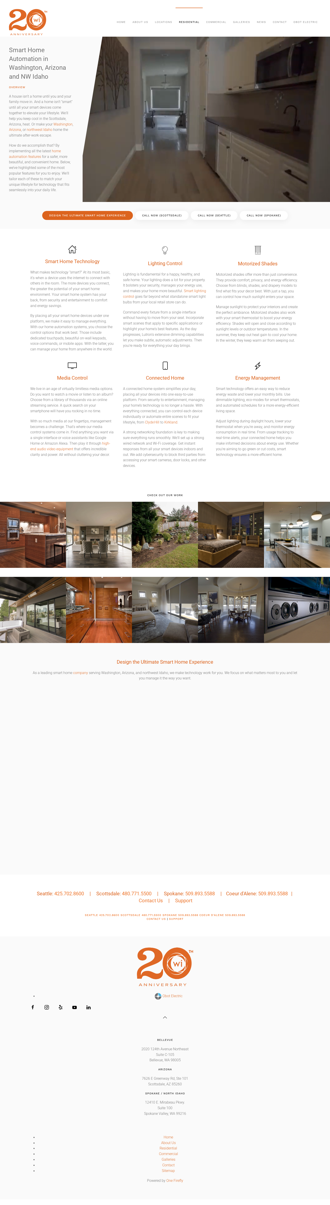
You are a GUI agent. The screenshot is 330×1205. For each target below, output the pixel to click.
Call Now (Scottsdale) (162, 215)
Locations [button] (163, 22)
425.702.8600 (69, 893)
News (261, 22)
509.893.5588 (200, 893)
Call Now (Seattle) (214, 215)
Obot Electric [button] (305, 22)
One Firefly (174, 1181)
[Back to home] (28, 22)
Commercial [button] (216, 22)
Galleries (168, 1160)
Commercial (168, 1154)
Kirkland (170, 422)
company (80, 673)
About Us (168, 1143)
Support (183, 900)
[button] (33, 535)
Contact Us (151, 900)
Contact (280, 22)
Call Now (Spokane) (264, 215)
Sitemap (168, 1171)
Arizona (15, 130)
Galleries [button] (241, 22)
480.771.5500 (137, 893)
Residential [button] (189, 22)
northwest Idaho (39, 130)
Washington (63, 124)
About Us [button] (140, 22)
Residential (168, 1148)
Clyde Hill (152, 422)
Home (121, 22)
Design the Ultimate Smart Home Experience (87, 215)
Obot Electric (172, 996)
